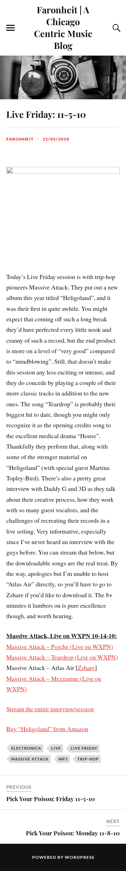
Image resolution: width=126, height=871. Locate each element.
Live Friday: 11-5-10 (46, 114)
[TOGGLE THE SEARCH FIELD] (115, 28)
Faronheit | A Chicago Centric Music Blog (63, 27)
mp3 (63, 759)
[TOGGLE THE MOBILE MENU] (10, 28)
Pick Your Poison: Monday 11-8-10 (73, 833)
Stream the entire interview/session (50, 709)
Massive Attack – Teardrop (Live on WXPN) (62, 657)
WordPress (79, 857)
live (56, 748)
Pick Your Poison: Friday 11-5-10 (50, 798)
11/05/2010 (56, 139)
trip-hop (88, 759)
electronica (26, 748)
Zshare (86, 667)
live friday (84, 748)
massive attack (30, 759)
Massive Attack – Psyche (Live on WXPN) (59, 646)
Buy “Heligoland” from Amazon (47, 728)
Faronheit (20, 139)
